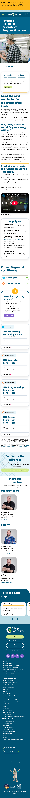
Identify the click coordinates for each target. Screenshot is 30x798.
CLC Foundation (7, 693)
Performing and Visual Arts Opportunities (13, 701)
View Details (7, 347)
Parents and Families (8, 723)
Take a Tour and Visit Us (9, 674)
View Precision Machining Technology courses (15, 470)
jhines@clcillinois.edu (6, 519)
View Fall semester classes (13, 83)
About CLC (5, 706)
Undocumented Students (9, 731)
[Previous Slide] (13, 619)
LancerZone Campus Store (9, 695)
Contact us (15, 650)
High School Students (8, 721)
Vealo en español (5, 214)
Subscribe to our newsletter (15, 645)
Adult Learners (6, 725)
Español (5, 737)
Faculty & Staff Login (10, 751)
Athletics (5, 691)
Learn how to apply (19, 5)
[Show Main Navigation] (2, 14)
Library (4, 697)
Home (2, 65)
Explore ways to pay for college (12, 239)
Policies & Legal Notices (9, 712)
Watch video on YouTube (7, 216)
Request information (15, 640)
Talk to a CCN (9, 315)
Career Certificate (12, 283)
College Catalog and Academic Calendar (13, 716)
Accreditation (6, 708)
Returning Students (8, 733)
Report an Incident (8, 680)
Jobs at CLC (6, 689)
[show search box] (28, 14)
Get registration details (10, 77)
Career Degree (11, 278)
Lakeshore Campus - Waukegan (11, 665)
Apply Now (7, 87)
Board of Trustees (7, 710)
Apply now (15, 636)
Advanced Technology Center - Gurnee (13, 669)
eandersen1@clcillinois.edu (8, 554)
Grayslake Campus (7, 663)
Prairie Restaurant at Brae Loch (11, 671)
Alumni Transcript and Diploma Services (13, 739)
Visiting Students (7, 735)
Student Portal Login (24, 10)
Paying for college (8, 614)
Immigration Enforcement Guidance (13, 685)
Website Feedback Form (10, 682)
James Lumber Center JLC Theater (11, 699)
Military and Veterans (8, 727)
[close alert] (28, 2)
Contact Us (6, 676)
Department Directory (9, 678)
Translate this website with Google (12, 762)
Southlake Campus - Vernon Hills (11, 667)
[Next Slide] (17, 619)
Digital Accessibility (8, 714)
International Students (8, 729)
